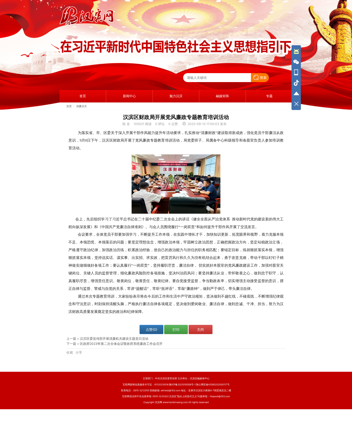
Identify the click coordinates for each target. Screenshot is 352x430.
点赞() (151, 329)
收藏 (70, 352)
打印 (176, 329)
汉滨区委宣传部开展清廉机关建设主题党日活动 (114, 339)
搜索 (263, 77)
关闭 (200, 329)
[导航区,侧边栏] (296, 77)
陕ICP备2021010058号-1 (182, 384)
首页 (69, 106)
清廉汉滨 (81, 106)
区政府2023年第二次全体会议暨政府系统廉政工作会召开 (121, 344)
